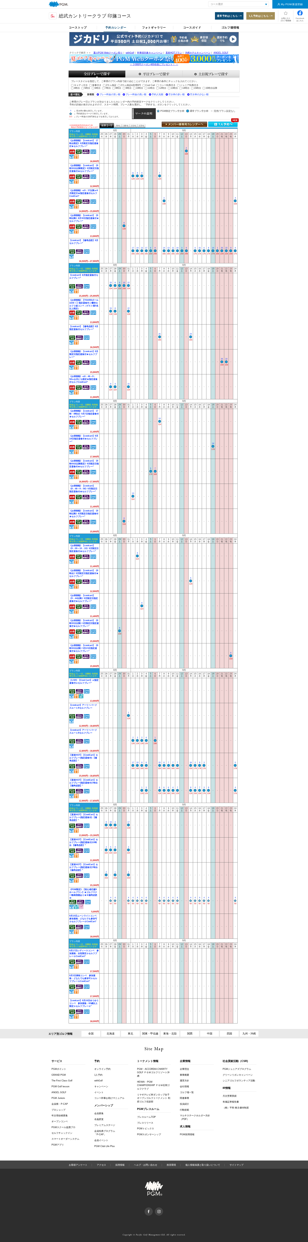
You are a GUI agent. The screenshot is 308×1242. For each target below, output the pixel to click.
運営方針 (184, 1080)
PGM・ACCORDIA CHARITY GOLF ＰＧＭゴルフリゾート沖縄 (153, 1072)
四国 (229, 1033)
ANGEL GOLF (221, 52)
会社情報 (184, 1086)
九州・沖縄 (249, 1033)
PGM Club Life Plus (104, 1146)
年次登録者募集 (60, 1115)
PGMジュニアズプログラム (237, 1069)
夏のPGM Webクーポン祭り (108, 52)
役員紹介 (184, 1104)
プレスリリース (145, 1122)
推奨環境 (171, 1165)
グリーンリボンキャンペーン (238, 1075)
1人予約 (98, 1075)
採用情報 (120, 1165)
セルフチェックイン (62, 1133)
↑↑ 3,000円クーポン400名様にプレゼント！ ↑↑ (154, 64)
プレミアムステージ (104, 1125)
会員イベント (101, 1140)
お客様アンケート (78, 1165)
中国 (209, 1033)
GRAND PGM (59, 1075)
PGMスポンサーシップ (149, 1134)
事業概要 (184, 1075)
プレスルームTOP (146, 1117)
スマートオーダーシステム (65, 1139)
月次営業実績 (230, 1096)
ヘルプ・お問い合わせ (145, 1165)
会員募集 (99, 1113)
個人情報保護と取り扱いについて (202, 1165)
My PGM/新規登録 (292, 4)
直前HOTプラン (174, 52)
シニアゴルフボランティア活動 (239, 1080)
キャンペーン (101, 1086)
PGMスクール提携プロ (63, 1127)
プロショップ (58, 1109)
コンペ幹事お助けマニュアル (109, 1098)
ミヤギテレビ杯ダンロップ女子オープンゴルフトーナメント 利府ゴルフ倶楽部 (153, 1098)
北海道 (111, 1033)
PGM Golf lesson (60, 1086)
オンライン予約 (102, 1069)
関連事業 (184, 1098)
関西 (189, 1033)
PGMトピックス (145, 1128)
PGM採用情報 (187, 1134)
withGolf (130, 52)
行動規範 (184, 1109)
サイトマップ (236, 1165)
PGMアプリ (58, 1144)
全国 (91, 1033)
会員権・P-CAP (60, 1104)
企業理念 (184, 1069)
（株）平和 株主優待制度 (236, 1107)
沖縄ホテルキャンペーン (198, 52)
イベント (99, 1092)
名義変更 (99, 1119)
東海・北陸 (170, 1033)
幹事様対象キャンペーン (150, 52)
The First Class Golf (62, 1080)
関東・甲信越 (150, 1033)
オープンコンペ (60, 1121)
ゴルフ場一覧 (187, 1092)
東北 (130, 1033)
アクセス (101, 1165)
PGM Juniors (58, 1098)
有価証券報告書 (231, 1101)
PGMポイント (59, 1069)
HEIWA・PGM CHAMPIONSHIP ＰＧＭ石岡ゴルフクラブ (153, 1085)
